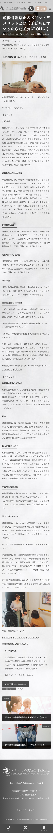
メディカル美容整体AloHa (21, 674)
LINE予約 (25, 831)
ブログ (20, 689)
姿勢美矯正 (11, 650)
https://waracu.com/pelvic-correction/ (20, 637)
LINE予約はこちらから (15, 684)
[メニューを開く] (50, 9)
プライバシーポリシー (26, 809)
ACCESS (44, 831)
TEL (8, 831)
